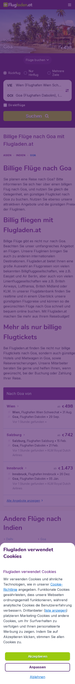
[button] (37, 677)
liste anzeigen (55, 610)
